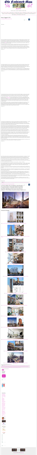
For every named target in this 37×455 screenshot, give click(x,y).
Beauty (12, 182)
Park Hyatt (4, 182)
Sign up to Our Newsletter (3, 376)
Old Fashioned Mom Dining (15, 366)
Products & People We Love (19, 13)
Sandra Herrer (15, 351)
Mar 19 (29, 20)
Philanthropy (24, 12)
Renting (3, 367)
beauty (5, 42)
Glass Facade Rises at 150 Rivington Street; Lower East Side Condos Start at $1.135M (18, 276)
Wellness (5, 182)
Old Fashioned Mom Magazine (15, 367)
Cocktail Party (15, 182)
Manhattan (27, 182)
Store (5, 12)
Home (2, 12)
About (7, 12)
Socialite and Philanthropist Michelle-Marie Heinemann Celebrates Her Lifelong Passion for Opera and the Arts (3, 400)
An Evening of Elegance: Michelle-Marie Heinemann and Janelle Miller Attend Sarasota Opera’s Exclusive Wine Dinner (3, 405)
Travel (34, 12)
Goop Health (20, 182)
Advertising (23, 452)
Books (13, 182)
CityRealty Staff (16, 224)
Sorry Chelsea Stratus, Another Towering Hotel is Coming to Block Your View (18, 293)
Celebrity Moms (12, 12)
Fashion (28, 12)
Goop (18, 182)
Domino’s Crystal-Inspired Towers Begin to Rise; (11, 223)
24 (29, 184)
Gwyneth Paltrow (8, 97)
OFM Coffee (19, 14)
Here (11, 364)
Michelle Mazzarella (16, 252)
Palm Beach (12, 367)
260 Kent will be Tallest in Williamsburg (21, 223)
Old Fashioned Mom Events (20, 366)
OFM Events (13, 13)
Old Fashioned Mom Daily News (10, 366)
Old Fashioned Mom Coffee (5, 366)
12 (29, 19)
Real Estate (26, 13)
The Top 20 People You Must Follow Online (3, 409)
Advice (6, 13)
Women (7, 182)
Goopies (22, 182)
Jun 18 (29, 185)
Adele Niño (9, 367)
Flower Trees (23, 14)
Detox (17, 182)
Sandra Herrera (16, 264)
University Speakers (31, 13)
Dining (9, 13)
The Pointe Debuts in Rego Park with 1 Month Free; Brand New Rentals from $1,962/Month (16, 305)
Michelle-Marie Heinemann (6, 367)
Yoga (11, 182)
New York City (19, 367)
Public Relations (14, 14)
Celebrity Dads (17, 12)
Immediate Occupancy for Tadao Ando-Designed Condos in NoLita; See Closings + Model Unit (17, 339)
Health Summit (24, 182)
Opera (21, 12)
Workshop (9, 182)
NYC (10, 182)
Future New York (4, 223)
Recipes (3, 13)
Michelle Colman (16, 363)
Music (31, 12)
